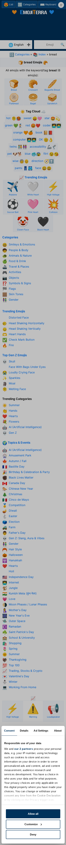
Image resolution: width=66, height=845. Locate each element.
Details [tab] (24, 730)
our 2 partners (23, 748)
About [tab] (58, 730)
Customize (31, 824)
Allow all (33, 813)
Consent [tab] (9, 730)
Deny (33, 834)
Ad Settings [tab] (41, 730)
